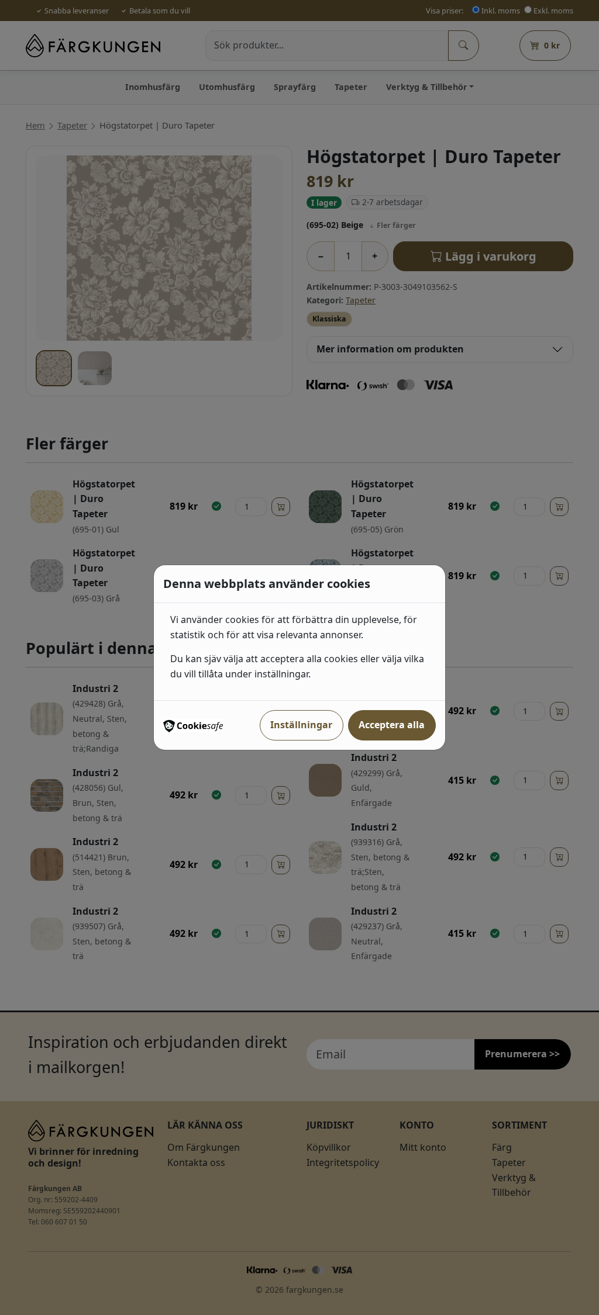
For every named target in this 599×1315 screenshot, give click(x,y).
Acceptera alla (392, 724)
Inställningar (301, 724)
